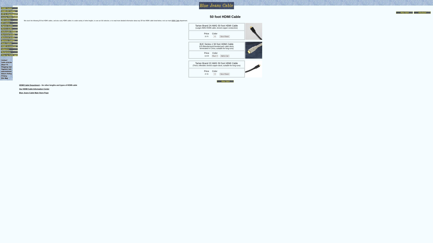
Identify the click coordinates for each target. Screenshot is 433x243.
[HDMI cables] (9, 9)
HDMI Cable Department (29, 85)
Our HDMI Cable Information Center (34, 89)
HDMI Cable (175, 20)
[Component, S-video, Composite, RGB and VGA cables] (9, 18)
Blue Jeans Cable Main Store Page (34, 93)
